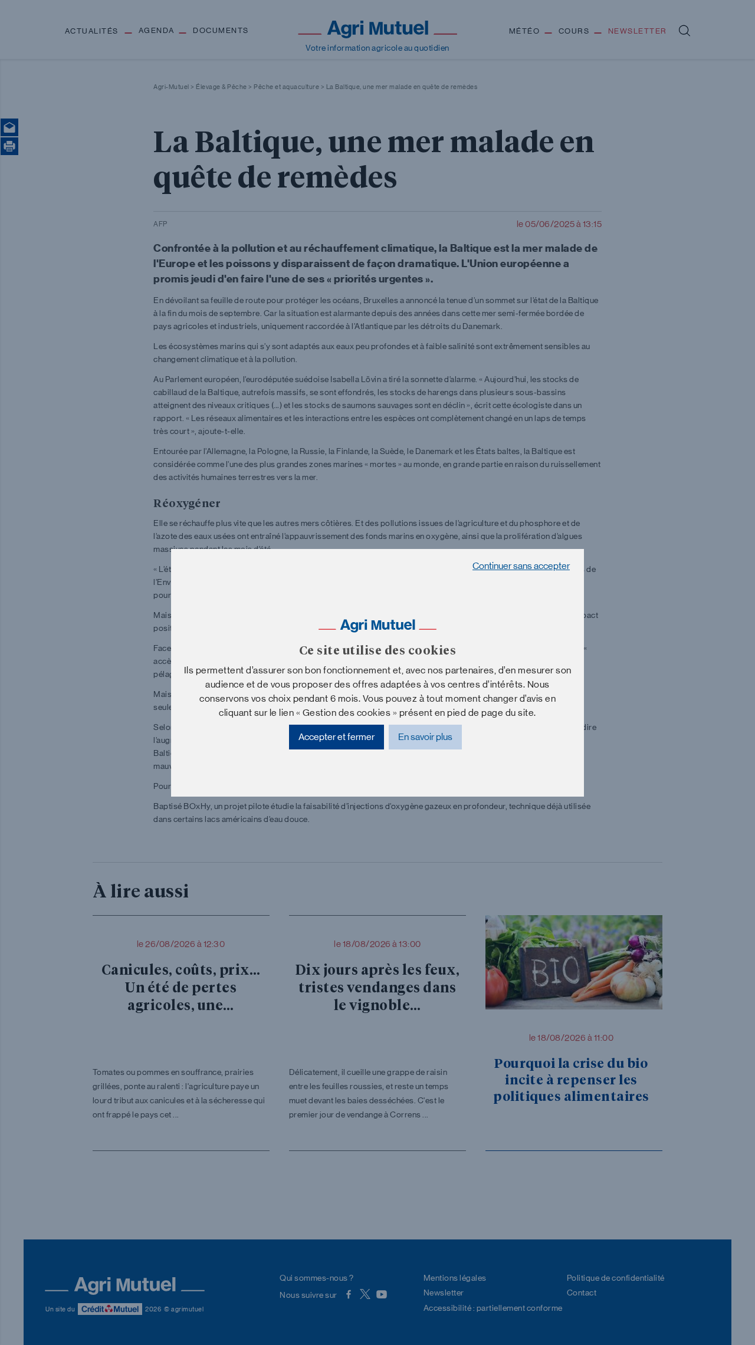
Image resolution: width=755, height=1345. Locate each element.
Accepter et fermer (336, 736)
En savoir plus (425, 736)
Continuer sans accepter (521, 565)
